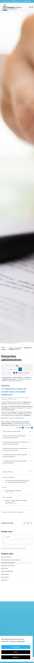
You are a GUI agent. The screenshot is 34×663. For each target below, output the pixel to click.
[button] (17, 431)
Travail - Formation (18, 377)
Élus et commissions (6, 557)
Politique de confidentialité (17, 641)
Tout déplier (28, 427)
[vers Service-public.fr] (22, 373)
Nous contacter (5, 577)
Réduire (16, 652)
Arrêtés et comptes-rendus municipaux (11, 560)
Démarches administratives (8, 562)
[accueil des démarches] (17, 365)
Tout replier (19, 427)
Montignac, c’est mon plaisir (8, 565)
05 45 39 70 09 (26, 1)
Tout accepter (15, 647)
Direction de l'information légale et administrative (12, 512)
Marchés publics (5, 574)
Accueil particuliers (7, 377)
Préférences (16, 657)
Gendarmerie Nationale (7, 571)
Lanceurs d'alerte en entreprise (13, 490)
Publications (4, 580)
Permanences (4, 568)
